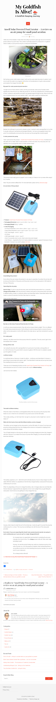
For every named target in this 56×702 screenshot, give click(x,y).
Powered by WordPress (22, 699)
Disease (6, 629)
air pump (20, 569)
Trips (6, 644)
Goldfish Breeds (8, 632)
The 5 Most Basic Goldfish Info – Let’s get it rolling (14, 668)
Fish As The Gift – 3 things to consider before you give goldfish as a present (20, 656)
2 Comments (30, 569)
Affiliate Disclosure (7, 687)
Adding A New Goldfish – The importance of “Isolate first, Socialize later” (19, 662)
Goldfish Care (8, 635)
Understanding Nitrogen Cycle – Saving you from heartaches (16, 665)
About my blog (49, 620)
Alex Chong (32, 36)
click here (27, 242)
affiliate (17, 569)
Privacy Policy (6, 689)
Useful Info (7, 647)
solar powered (25, 569)
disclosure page (43, 182)
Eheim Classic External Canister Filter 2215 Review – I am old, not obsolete (19, 659)
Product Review (9, 569)
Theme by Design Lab (34, 699)
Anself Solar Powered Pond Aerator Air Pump (32, 139)
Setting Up (7, 641)
